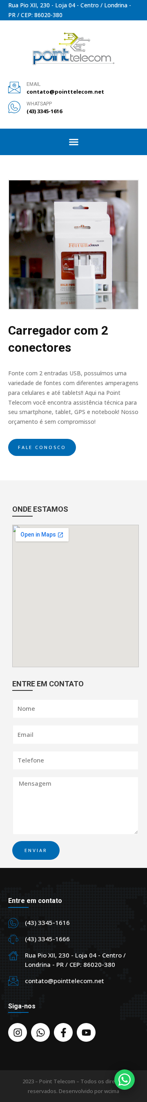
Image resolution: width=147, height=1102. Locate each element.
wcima (111, 1091)
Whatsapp (39, 104)
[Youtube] (86, 1032)
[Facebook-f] (63, 1032)
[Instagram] (17, 1032)
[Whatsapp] (40, 1032)
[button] (73, 142)
